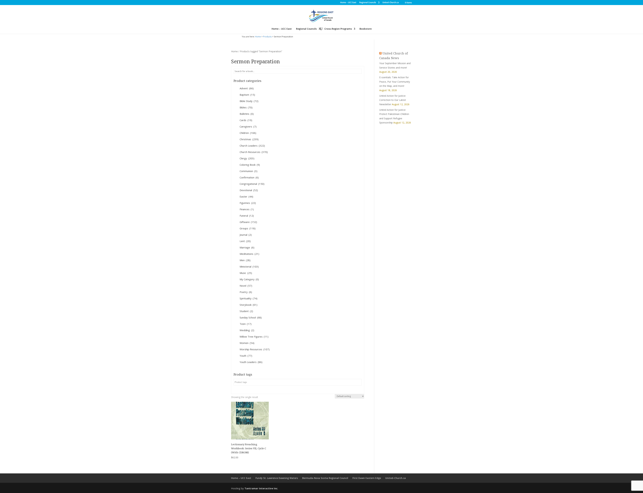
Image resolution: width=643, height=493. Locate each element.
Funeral (247, 215)
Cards (246, 120)
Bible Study (249, 101)
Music (246, 273)
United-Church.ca (390, 3)
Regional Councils (367, 3)
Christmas (249, 139)
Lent (245, 241)
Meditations (249, 253)
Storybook (248, 304)
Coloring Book (250, 164)
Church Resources (254, 152)
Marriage (247, 247)
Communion (248, 171)
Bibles (246, 107)
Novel (246, 285)
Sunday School (251, 317)
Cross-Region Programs (338, 29)
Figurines (248, 203)
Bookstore (366, 29)
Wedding (247, 330)
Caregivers (248, 126)
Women (247, 343)
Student (246, 311)
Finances (247, 209)
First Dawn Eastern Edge (366, 478)
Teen (246, 323)
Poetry (246, 292)
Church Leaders (252, 145)
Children (248, 133)
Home (258, 36)
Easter (246, 196)
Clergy (247, 158)
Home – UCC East (348, 3)
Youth (246, 355)
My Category (249, 279)
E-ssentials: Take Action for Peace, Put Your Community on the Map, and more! (394, 81)
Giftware (248, 222)
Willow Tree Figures (254, 336)
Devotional (249, 190)
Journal (246, 234)
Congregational (252, 183)
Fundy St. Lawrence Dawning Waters (277, 478)
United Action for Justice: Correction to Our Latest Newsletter (392, 100)
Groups (248, 228)
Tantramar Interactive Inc (260, 488)
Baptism (247, 94)
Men (245, 260)
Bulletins (247, 113)
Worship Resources (255, 349)
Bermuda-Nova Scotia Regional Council (325, 478)
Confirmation (249, 177)
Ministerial (249, 266)
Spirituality (248, 298)
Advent (247, 88)
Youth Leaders (251, 362)
